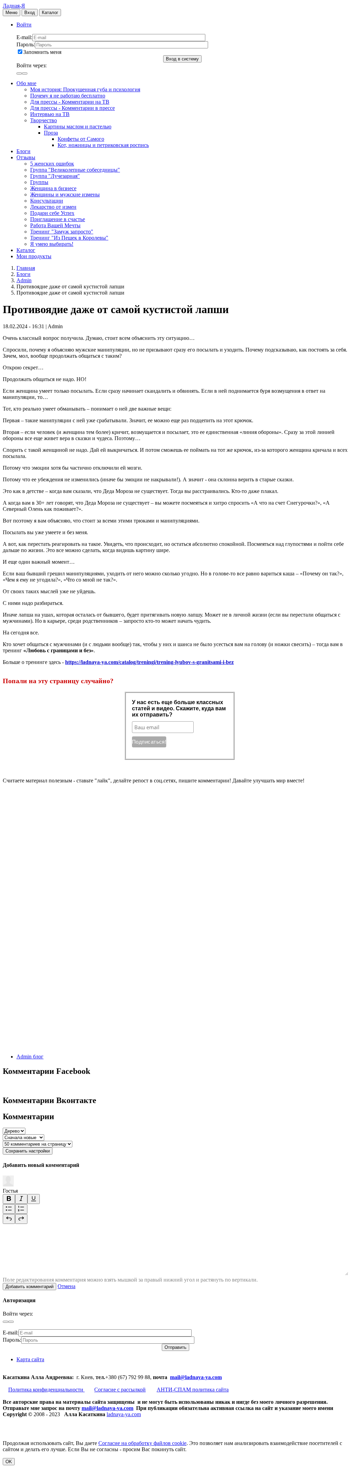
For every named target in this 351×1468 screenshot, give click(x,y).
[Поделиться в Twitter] (54, 1045)
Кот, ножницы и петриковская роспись (103, 145)
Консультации (46, 201)
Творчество (43, 120)
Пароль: (25, 44)
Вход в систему (182, 58)
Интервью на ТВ (50, 114)
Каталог (50, 12)
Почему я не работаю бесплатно (67, 96)
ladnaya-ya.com (124, 1414)
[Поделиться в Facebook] (54, 886)
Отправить (175, 1347)
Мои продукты (33, 256)
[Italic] (21, 1199)
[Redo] (21, 1219)
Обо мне (26, 83)
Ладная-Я (14, 6)
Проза (51, 133)
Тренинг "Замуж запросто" (61, 231)
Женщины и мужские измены (65, 194)
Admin (24, 280)
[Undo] (9, 1219)
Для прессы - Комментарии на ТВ (69, 102)
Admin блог (30, 1056)
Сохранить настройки (27, 1151)
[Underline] (33, 1199)
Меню (11, 12)
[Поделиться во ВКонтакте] (54, 833)
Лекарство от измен (53, 207)
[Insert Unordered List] (9, 1209)
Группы (39, 182)
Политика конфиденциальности (46, 1389)
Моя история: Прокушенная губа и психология (85, 89)
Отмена (66, 1286)
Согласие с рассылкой (120, 1389)
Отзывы (25, 157)
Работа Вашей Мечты (55, 225)
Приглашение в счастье (57, 219)
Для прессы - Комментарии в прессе (72, 108)
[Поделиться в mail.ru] (54, 939)
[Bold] (9, 1199)
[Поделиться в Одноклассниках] (54, 992)
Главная (25, 268)
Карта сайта (30, 1359)
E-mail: (24, 37)
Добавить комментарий (29, 1286)
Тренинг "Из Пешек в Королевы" (69, 238)
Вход (29, 12)
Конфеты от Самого (81, 139)
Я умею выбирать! (51, 244)
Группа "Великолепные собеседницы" (75, 170)
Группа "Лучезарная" (55, 176)
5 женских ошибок (52, 164)
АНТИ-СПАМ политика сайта (193, 1389)
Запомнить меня (42, 52)
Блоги (23, 151)
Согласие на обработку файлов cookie (142, 1443)
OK (8, 1461)
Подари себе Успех (52, 213)
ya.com (213, 1377)
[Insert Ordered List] (21, 1209)
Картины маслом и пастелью (77, 126)
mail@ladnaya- (187, 1377)
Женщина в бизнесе (53, 188)
